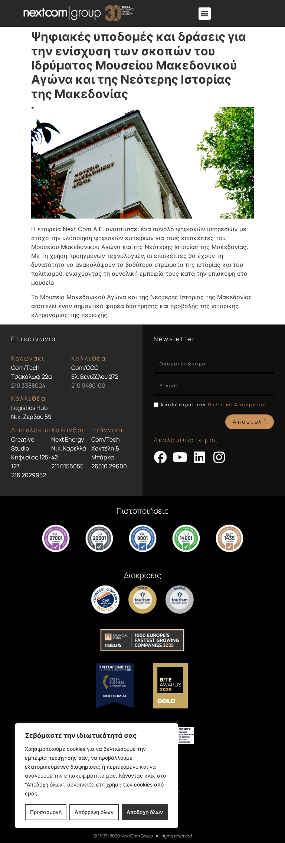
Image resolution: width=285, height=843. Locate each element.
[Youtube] (179, 457)
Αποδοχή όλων (145, 812)
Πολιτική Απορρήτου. (238, 404)
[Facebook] (160, 457)
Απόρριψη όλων (94, 812)
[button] (205, 13)
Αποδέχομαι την (214, 404)
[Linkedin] (199, 457)
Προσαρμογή (46, 812)
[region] (96, 775)
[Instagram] (219, 457)
